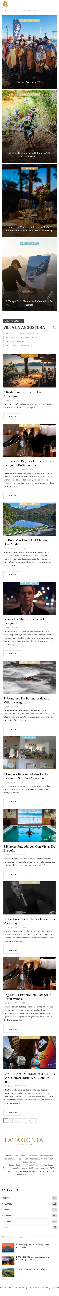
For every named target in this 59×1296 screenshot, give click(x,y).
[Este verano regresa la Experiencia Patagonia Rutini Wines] (29, 440)
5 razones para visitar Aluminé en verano (34, 1269)
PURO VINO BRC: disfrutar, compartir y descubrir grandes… (32, 1258)
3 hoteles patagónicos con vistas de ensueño (29, 848)
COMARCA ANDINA (29, 337)
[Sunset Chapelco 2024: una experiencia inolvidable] (8, 1247)
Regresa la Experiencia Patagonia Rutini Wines (27, 996)
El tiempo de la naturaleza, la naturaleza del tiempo (29, 303)
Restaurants (7, 1215)
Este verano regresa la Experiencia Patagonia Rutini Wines (28, 463)
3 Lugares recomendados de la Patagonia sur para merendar (26, 776)
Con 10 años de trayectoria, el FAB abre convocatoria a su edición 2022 (29, 1077)
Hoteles (5, 1227)
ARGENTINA (29, 738)
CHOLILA (36, 333)
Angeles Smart (29, 243)
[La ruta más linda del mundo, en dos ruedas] (29, 519)
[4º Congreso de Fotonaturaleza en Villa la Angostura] (29, 677)
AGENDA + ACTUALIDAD (30, 20)
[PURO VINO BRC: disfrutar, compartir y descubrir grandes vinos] (8, 1260)
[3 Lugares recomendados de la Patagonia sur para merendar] (29, 752)
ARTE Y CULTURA (29, 583)
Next (31, 1121)
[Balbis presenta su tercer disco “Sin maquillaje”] (29, 897)
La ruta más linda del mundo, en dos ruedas (27, 542)
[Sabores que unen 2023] (29, 52)
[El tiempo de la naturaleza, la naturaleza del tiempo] (29, 275)
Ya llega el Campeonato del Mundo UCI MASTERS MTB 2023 (29, 154)
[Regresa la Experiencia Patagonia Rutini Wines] (29, 973)
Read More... (13, 416)
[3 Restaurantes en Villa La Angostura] (29, 370)
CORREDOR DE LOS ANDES (18, 345)
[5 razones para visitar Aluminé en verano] (8, 1272)
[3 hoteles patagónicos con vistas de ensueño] (29, 825)
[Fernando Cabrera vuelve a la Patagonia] (29, 598)
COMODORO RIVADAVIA (16, 341)
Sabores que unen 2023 (29, 82)
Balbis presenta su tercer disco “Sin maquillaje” (29, 921)
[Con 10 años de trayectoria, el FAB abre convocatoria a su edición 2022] (29, 1052)
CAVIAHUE (23, 333)
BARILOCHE (10, 333)
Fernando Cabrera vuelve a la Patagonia (25, 621)
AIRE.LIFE (55, 1287)
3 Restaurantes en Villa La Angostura (22, 394)
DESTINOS (5, 1210)
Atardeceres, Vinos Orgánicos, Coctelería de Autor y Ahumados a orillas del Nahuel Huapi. (29, 228)
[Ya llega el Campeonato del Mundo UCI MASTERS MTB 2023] (29, 126)
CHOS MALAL (11, 337)
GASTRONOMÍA (29, 169)
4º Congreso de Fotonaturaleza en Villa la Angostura (27, 700)
